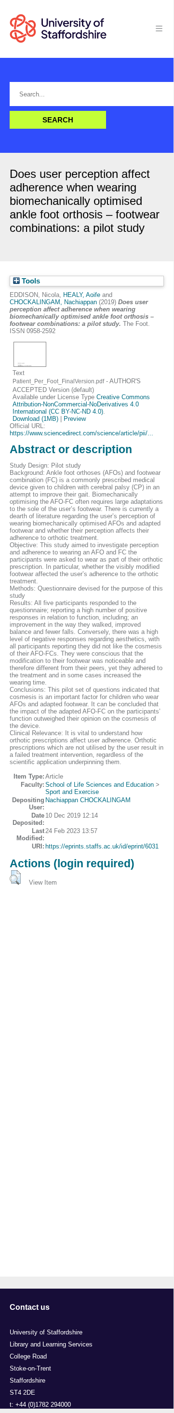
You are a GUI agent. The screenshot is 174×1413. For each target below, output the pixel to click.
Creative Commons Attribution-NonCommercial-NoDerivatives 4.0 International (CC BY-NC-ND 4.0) (81, 404)
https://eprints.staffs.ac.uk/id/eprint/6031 (102, 846)
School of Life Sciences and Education (99, 784)
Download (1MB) (35, 418)
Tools (30, 281)
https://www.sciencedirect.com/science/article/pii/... (81, 433)
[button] (15, 877)
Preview (75, 418)
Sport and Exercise (72, 791)
